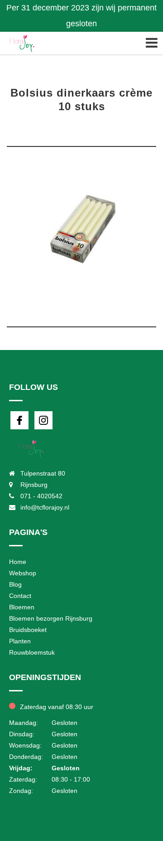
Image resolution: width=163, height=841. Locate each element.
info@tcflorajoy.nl (44, 507)
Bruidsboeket (28, 629)
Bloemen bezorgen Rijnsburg (50, 618)
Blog (15, 584)
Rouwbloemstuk (32, 652)
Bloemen (21, 607)
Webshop (22, 573)
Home (17, 561)
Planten (20, 641)
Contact (20, 595)
